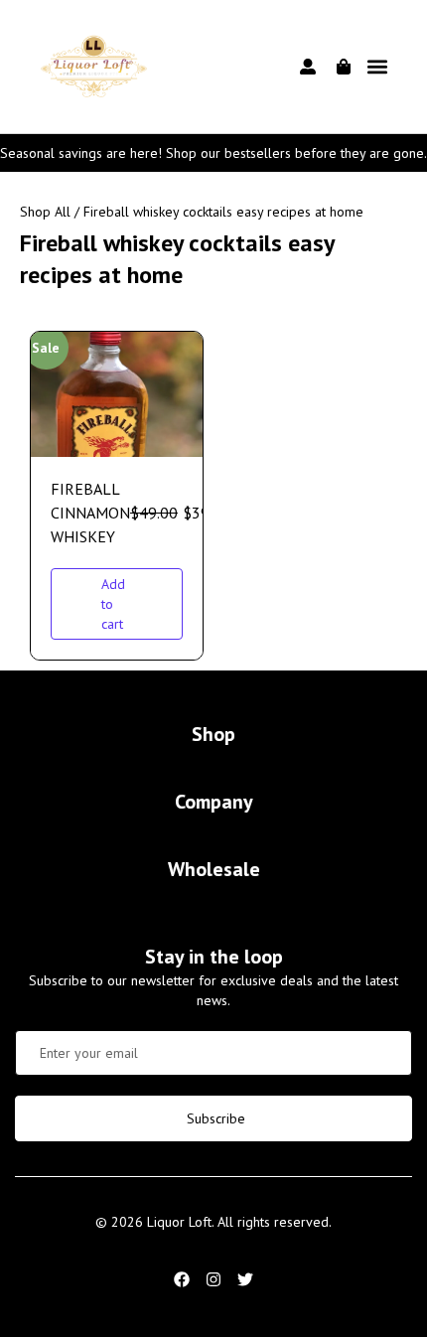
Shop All (45, 212)
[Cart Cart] (344, 66)
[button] (377, 67)
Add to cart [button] (113, 604)
